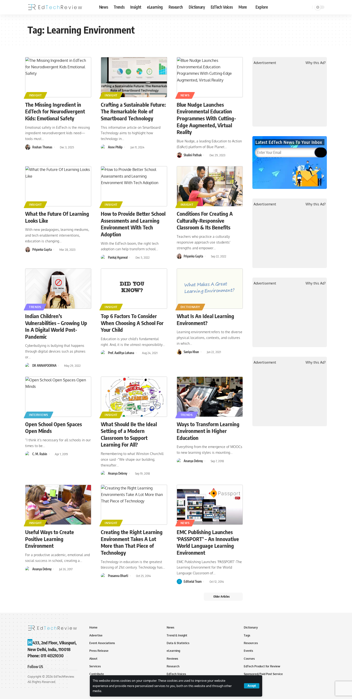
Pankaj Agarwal (118, 257)
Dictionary (190, 307)
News (185, 95)
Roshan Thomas (42, 147)
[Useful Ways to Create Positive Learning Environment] (58, 505)
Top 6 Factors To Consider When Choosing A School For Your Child (132, 323)
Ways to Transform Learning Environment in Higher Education (208, 431)
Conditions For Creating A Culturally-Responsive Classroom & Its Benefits (205, 220)
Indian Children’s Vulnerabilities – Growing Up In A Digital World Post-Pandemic (56, 326)
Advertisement (265, 63)
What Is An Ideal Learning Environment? (205, 319)
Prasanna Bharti (118, 576)
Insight (35, 95)
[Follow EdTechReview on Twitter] (56, 667)
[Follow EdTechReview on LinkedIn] (73, 667)
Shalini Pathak (193, 155)
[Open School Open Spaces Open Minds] (58, 397)
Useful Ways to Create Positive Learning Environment (49, 539)
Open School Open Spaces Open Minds (53, 427)
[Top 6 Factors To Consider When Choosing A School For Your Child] (134, 289)
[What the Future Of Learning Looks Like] (58, 186)
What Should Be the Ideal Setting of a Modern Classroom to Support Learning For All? (129, 434)
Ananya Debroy (117, 473)
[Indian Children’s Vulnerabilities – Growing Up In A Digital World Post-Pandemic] (58, 289)
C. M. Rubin (39, 454)
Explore (261, 7)
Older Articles (221, 596)
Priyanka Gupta (42, 249)
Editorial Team (193, 581)
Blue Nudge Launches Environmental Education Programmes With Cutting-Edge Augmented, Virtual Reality (206, 118)
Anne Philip (115, 147)
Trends (35, 307)
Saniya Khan (191, 352)
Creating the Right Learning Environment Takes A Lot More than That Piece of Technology (132, 542)
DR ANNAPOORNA (44, 365)
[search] (308, 7)
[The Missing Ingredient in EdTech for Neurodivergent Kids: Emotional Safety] (58, 77)
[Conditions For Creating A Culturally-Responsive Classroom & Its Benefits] (210, 186)
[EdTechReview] (55, 7)
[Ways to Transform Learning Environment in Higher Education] (210, 397)
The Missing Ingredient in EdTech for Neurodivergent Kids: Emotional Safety (55, 111)
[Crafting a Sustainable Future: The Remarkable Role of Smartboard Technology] (134, 77)
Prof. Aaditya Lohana (121, 353)
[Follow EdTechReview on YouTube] (62, 667)
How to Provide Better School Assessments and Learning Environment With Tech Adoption (133, 224)
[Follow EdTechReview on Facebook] (50, 667)
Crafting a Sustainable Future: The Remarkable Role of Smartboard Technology (133, 111)
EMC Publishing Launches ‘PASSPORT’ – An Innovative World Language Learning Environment (208, 542)
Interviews (38, 415)
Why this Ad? (316, 63)
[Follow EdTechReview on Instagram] (67, 667)
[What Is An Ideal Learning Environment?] (210, 289)
